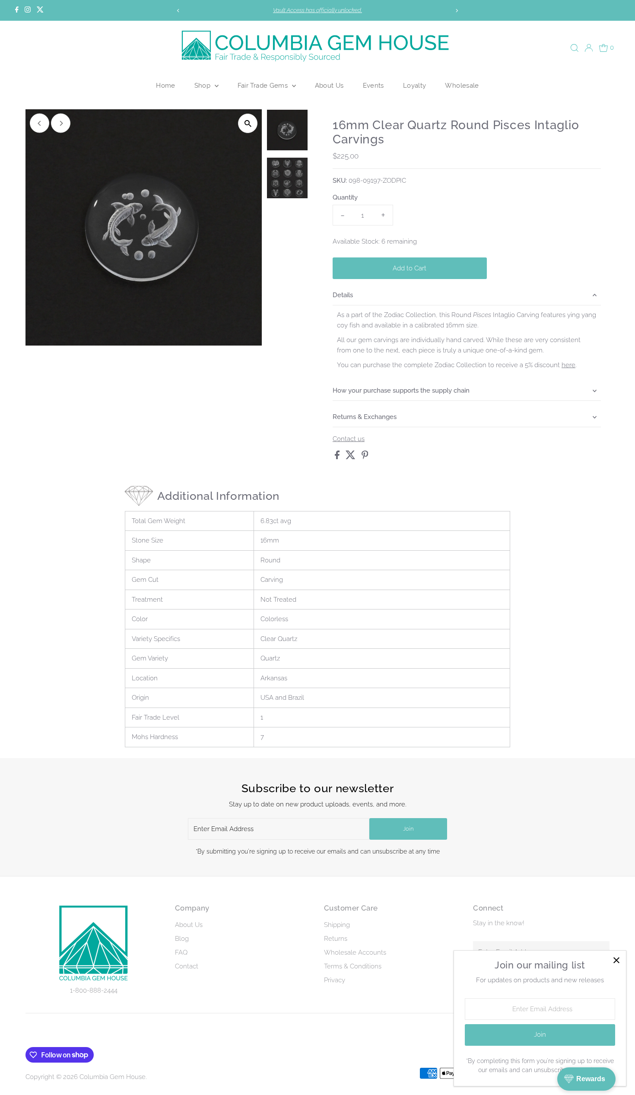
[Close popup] (616, 960)
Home (165, 85)
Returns (335, 939)
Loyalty (414, 85)
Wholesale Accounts (355, 952)
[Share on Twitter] (351, 457)
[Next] (457, 10)
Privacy (334, 980)
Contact (186, 966)
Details (343, 295)
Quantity (345, 197)
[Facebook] (17, 10)
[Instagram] (27, 10)
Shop (203, 85)
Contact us (349, 439)
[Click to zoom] (247, 123)
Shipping (337, 925)
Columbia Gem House (112, 1077)
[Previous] (178, 10)
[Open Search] (574, 48)
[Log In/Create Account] (589, 48)
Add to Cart (409, 268)
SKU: (340, 180)
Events (373, 85)
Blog (182, 939)
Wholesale (462, 85)
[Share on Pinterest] (365, 457)
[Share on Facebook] (338, 457)
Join (408, 828)
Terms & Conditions (352, 966)
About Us (329, 85)
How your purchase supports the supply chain (401, 390)
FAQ (181, 952)
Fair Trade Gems (264, 85)
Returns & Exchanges (365, 417)
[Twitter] (40, 10)
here (568, 365)
